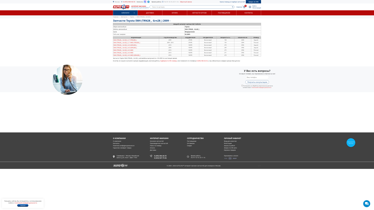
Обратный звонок (186, 2)
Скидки (189, 146)
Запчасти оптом (199, 13)
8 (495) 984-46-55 (129, 2)
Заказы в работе (229, 146)
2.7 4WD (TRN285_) (126, 42)
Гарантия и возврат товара (122, 148)
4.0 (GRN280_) (125, 45)
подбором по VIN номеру (168, 61)
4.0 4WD (123, 50)
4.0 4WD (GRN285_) (126, 55)
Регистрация (256, 8)
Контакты (249, 13)
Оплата (175, 13)
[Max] (145, 2)
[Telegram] (148, 2)
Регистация (228, 143)
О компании (117, 141)
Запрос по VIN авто (230, 148)
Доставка (150, 13)
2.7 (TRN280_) (125, 40)
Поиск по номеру (155, 146)
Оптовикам (190, 143)
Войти (254, 6)
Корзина (239, 7)
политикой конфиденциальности (261, 87)
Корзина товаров (230, 150)
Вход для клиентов (230, 141)
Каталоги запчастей (157, 141)
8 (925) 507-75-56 (160, 158)
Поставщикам (224, 13)
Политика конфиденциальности (123, 146)
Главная (115, 17)
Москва (117, 2)
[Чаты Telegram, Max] (366, 203)
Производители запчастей (159, 143)
